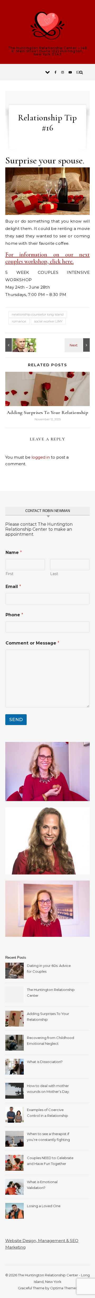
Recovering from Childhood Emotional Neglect (50, 1041)
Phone (14, 614)
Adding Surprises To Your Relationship (47, 412)
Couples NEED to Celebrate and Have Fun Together (50, 1161)
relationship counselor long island (38, 314)
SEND (16, 719)
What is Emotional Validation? (42, 1185)
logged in (40, 457)
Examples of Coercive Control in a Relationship (47, 1113)
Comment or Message (32, 643)
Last (54, 574)
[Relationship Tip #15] (78, 345)
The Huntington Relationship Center (51, 992)
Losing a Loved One (43, 1206)
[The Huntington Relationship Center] (47, 26)
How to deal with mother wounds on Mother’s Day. (48, 1089)
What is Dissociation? (45, 1062)
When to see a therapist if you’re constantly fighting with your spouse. (48, 1137)
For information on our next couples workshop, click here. (47, 258)
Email (13, 586)
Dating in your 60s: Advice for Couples (49, 968)
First (9, 574)
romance (19, 321)
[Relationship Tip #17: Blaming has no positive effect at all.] (17, 345)
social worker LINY (48, 321)
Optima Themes (63, 1288)
